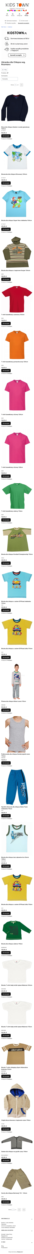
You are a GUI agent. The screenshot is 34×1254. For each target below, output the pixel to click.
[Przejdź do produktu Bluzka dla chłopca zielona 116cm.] (17, 930)
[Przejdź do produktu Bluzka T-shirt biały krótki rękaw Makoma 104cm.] (17, 971)
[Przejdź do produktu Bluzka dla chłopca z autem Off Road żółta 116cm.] (17, 887)
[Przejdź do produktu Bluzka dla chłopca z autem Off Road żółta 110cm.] (17, 631)
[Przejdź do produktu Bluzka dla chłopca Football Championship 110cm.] (17, 539)
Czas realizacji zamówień (8, 1227)
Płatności (3, 1224)
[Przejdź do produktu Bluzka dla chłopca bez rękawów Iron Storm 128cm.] (17, 839)
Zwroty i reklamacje (6, 1239)
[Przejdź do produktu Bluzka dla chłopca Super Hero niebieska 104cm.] (17, 204)
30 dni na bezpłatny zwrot (8, 1225)
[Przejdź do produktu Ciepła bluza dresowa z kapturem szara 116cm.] (17, 1100)
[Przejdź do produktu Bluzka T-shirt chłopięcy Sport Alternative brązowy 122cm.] (17, 1054)
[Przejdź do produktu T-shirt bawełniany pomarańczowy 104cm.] (17, 344)
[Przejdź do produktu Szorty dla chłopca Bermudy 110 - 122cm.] (17, 1179)
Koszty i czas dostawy (7, 1222)
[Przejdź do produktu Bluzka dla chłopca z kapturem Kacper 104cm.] (17, 252)
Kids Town (3, 27)
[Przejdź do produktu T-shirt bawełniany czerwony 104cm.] (17, 299)
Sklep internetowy (15, 1251)
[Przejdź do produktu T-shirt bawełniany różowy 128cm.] (17, 447)
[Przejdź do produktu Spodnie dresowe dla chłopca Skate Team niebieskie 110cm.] (17, 787)
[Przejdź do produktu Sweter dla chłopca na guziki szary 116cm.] (17, 1142)
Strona (12, 84)
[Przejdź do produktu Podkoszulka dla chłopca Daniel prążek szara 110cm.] (17, 734)
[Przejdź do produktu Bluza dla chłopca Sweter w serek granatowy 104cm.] (17, 107)
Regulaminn (4, 1236)
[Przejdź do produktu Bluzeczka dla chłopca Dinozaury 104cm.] (17, 157)
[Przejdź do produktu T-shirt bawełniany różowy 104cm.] (17, 395)
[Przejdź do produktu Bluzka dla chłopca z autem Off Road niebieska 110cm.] (17, 584)
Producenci (4, 1247)
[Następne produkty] (19, 1209)
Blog (2, 1246)
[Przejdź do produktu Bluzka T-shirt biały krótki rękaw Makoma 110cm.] (17, 1012)
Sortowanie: (4, 75)
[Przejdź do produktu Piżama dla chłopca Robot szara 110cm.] (17, 681)
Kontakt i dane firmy (6, 1234)
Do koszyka (6, 136)
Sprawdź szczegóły (23, 23)
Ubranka (10, 27)
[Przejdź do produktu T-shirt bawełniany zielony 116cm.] (17, 496)
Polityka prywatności (7, 1237)
